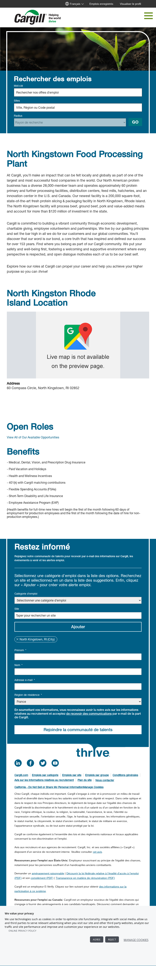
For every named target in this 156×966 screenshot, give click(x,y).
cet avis (97, 851)
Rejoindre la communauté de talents (78, 729)
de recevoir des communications (89, 713)
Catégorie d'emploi (25, 593)
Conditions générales (125, 775)
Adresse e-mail (24, 679)
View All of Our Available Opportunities (33, 437)
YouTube (55, 763)
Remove (17, 639)
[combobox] (78, 107)
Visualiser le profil (130, 3)
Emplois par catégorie (45, 775)
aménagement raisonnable (48, 873)
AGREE (97, 939)
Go (135, 121)
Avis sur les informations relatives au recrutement (44, 780)
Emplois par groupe (97, 775)
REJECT (112, 939)
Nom (18, 665)
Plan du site (85, 780)
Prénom (20, 650)
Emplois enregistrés (101, 3)
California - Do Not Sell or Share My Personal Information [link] (48, 787)
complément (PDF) (42, 878)
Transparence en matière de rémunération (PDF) (85, 878)
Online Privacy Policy (23, 930)
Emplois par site (71, 775)
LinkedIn (18, 763)
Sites (17, 100)
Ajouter (78, 626)
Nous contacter (105, 780)
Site (16, 608)
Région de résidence (28, 694)
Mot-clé (18, 85)
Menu (148, 15)
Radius (18, 115)
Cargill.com (21, 775)
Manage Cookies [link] (93, 787)
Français (75, 3)
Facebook (30, 763)
